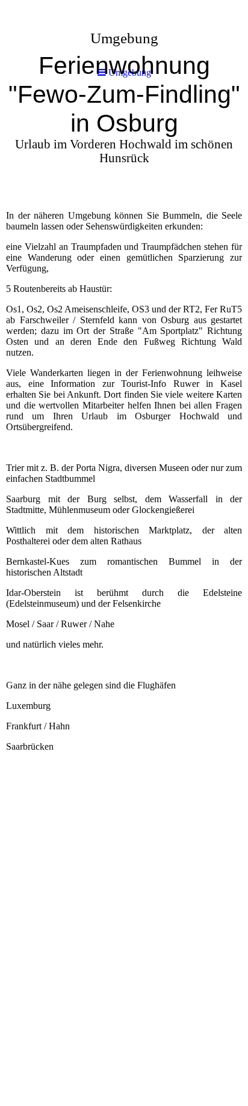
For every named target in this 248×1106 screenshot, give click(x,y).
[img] (124, 108)
